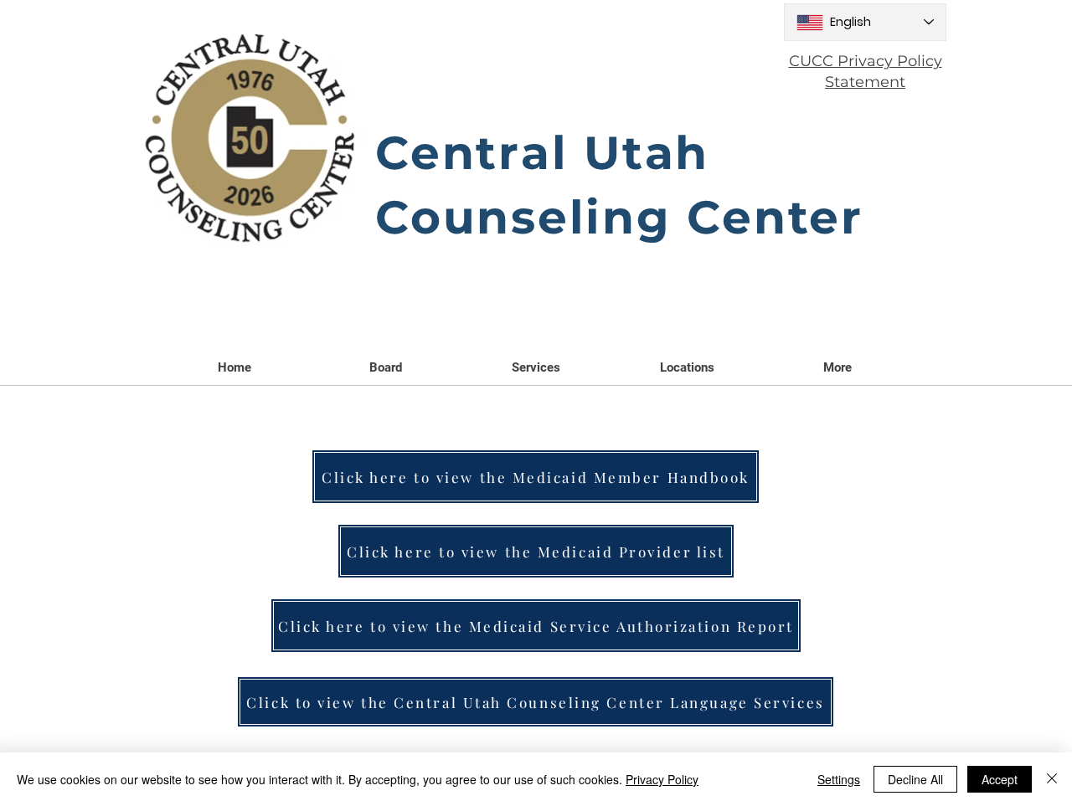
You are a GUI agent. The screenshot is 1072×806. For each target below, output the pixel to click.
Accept (1000, 779)
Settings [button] (838, 779)
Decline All (915, 779)
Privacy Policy (662, 779)
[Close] (1052, 779)
